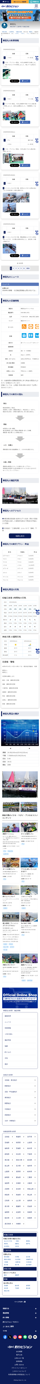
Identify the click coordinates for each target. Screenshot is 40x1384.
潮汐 (6, 1064)
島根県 (18, 1195)
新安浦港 (6, 1257)
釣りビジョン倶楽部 (20, 2)
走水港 (28, 1257)
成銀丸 (17, 1243)
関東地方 (8, 1086)
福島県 (7, 1148)
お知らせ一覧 (19, 1358)
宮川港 (6, 1264)
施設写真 (8, 1040)
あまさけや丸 (8, 1241)
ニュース (8, 1022)
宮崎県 (29, 1218)
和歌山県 (30, 1189)
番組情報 (6, 1313)
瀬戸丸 (28, 1243)
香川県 (7, 1206)
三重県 (29, 1177)
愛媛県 (18, 1206)
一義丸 (17, 1241)
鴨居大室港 (7, 1259)
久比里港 (17, 1259)
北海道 (7, 1137)
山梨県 (7, 1171)
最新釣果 (8, 1016)
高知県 (29, 1206)
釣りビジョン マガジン (11, 1322)
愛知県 (18, 1177)
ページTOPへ (19, 1302)
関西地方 (8, 1103)
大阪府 (29, 1183)
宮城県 (7, 1142)
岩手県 (29, 1137)
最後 (28, 268)
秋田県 (18, 1142)
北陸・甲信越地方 (11, 1092)
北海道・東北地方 (11, 1080)
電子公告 (19, 1355)
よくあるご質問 (8, 1326)
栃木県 (29, 1148)
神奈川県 (12, 26)
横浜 (5, 1275)
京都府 (18, 1183)
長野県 (18, 1171)
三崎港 (6, 1262)
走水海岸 (28, 1264)
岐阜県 (29, 1171)
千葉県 (29, 1154)
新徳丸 (28, 1241)
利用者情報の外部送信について (19, 1374)
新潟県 (29, 1160)
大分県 (18, 1218)
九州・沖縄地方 (10, 1121)
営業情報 (8, 1028)
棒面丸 (30, 31)
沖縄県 (18, 1224)
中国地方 (8, 1109)
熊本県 (7, 1218)
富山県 (7, 1166)
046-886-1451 (25, 312)
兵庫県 (7, 1189)
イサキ (16, 33)
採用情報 (19, 1361)
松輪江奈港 (26, 26)
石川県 (18, 1166)
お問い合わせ (19, 1364)
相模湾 (17, 1275)
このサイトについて (19, 1371)
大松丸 (17, 1246)
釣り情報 (6, 1317)
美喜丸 (6, 1243)
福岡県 (7, 1212)
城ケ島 (17, 1264)
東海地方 (8, 1097)
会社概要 (19, 1351)
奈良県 (18, 1189)
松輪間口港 (29, 1259)
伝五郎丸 (6, 1246)
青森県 (18, 1137)
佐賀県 (18, 1212)
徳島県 (29, 1200)
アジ (28, 33)
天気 (6, 1058)
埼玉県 (18, 1154)
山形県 (29, 1142)
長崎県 (29, 1212)
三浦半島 (19, 26)
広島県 (7, 1200)
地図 (6, 1046)
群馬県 (7, 1154)
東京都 (7, 1160)
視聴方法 (36, 2)
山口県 (18, 1200)
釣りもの (8, 1052)
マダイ (22, 33)
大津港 (17, 1257)
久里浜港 (28, 1262)
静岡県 (7, 1177)
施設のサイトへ (25, 321)
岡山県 (29, 1195)
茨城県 (18, 1148)
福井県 (29, 1166)
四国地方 (8, 1115)
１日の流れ (8, 1034)
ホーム (7, 1)
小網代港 (17, 1262)
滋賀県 (7, 1183)
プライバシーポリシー (19, 1368)
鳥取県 (7, 1195)
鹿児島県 (8, 1224)
